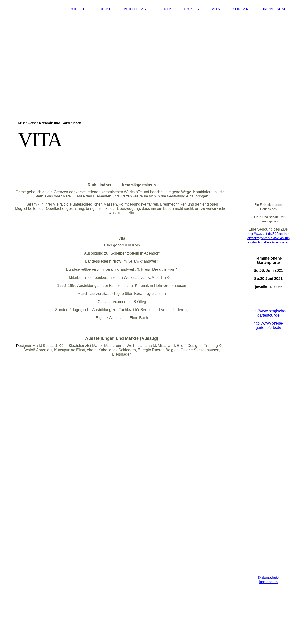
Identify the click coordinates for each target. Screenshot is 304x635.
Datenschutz (268, 578)
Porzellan (135, 9)
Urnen (165, 9)
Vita (215, 9)
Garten (192, 9)
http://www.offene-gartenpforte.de (268, 325)
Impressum (274, 9)
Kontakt (241, 9)
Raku (106, 9)
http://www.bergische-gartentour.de (268, 313)
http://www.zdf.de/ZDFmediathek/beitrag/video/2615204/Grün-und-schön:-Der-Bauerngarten (268, 238)
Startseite (77, 9)
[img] (152, 83)
